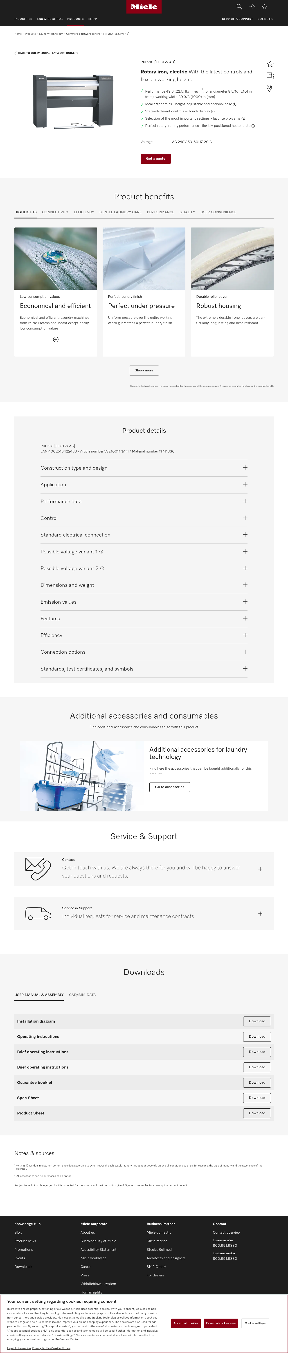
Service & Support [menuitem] (237, 19)
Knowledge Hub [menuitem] (50, 19)
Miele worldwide (93, 1258)
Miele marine (157, 1241)
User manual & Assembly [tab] (39, 995)
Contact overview (227, 1233)
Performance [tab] (160, 212)
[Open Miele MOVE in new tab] (252, 6)
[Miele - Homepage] (144, 7)
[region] (144, 1323)
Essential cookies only (221, 1323)
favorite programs (227, 119)
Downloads (23, 1267)
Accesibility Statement (99, 1250)
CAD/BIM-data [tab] (82, 995)
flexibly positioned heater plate (226, 126)
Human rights (91, 1292)
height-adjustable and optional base (203, 104)
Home (18, 34)
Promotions (23, 1250)
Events (19, 1258)
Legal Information (19, 1348)
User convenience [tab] (218, 212)
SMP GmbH (156, 1267)
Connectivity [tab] (55, 212)
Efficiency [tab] (84, 212)
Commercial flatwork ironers (83, 34)
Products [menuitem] (75, 19)
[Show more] (55, 339)
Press (85, 1275)
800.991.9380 (225, 1246)
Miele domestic (159, 1233)
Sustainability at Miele (98, 1241)
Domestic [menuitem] (265, 19)
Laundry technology (51, 34)
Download (257, 1021)
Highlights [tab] (25, 212)
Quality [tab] (187, 212)
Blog (18, 1233)
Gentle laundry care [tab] (120, 212)
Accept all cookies (186, 1323)
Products (30, 34)
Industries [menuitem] (23, 19)
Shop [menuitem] (92, 19)
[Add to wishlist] (264, 6)
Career (86, 1267)
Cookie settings (255, 1323)
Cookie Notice (60, 1348)
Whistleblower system (98, 1284)
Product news (25, 1241)
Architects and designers (166, 1258)
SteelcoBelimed (159, 1250)
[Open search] (239, 6)
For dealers (155, 1275)
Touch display (199, 111)
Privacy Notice (41, 1348)
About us (88, 1233)
